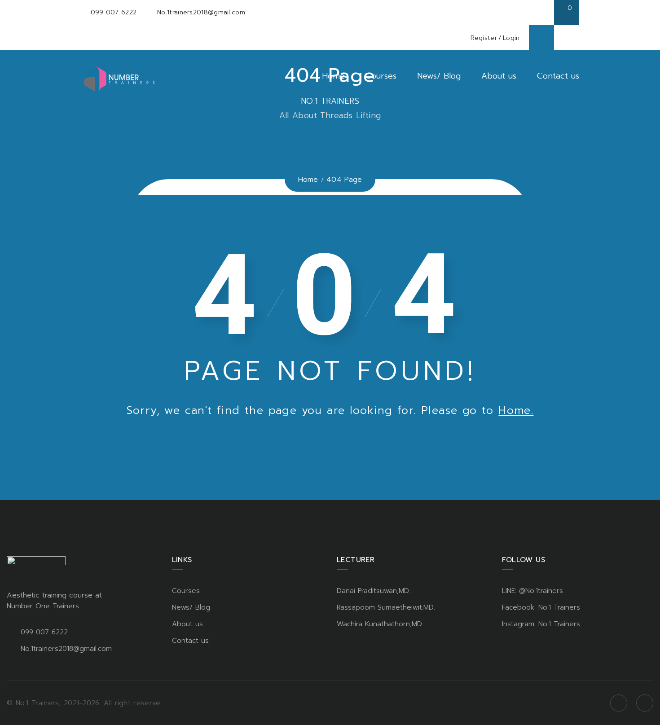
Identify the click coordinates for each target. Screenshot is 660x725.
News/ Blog (439, 76)
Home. (515, 410)
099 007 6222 (114, 12)
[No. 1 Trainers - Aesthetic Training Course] (119, 78)
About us (498, 76)
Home (333, 76)
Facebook (618, 703)
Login (511, 38)
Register (484, 38)
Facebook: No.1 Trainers (541, 607)
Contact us (558, 76)
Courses (380, 76)
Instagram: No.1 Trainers (541, 624)
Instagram (644, 703)
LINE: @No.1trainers (532, 591)
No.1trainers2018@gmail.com (201, 12)
